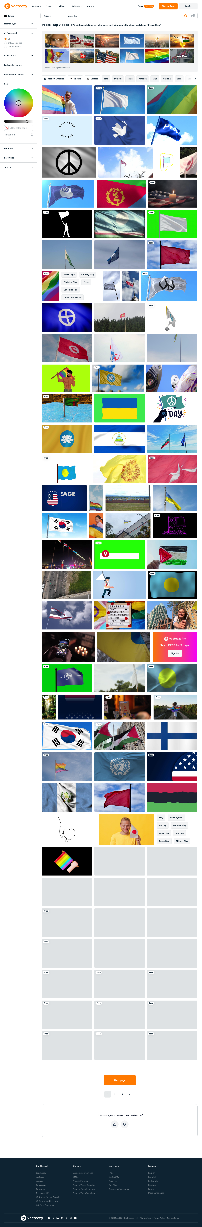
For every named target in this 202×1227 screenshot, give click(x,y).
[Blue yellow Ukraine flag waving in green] (119, 408)
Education (40, 1189)
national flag (179, 825)
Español (152, 1177)
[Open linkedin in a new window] (58, 1218)
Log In (188, 6)
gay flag (179, 833)
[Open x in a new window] (71, 1218)
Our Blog (113, 1185)
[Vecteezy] (15, 6)
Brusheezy (41, 1173)
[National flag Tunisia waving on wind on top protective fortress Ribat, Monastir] (67, 348)
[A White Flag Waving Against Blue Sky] (119, 99)
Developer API (42, 1193)
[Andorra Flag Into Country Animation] (67, 953)
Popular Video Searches (84, 1193)
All (8, 39)
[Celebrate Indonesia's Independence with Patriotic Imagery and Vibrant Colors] (172, 984)
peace (86, 282)
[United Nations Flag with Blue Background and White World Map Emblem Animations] (119, 766)
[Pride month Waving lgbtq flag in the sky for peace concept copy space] (96, 498)
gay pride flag (70, 289)
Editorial (76, 6)
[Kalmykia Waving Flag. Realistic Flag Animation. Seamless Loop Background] (67, 439)
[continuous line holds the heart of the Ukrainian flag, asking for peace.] (69, 829)
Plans (140, 6)
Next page (119, 1080)
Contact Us (114, 1177)
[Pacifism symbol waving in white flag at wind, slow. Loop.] (169, 286)
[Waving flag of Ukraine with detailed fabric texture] (172, 892)
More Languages (156, 1193)
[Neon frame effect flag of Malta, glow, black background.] (175, 525)
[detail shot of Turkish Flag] (172, 469)
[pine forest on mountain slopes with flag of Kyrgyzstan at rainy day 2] (119, 317)
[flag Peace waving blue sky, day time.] (172, 130)
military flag (182, 841)
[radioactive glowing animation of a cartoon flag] (166, 162)
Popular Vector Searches (84, 1185)
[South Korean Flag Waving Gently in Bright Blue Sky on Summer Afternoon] (67, 736)
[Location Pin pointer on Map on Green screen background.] (119, 554)
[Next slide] (193, 78)
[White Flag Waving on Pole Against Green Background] (172, 224)
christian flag (70, 282)
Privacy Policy (159, 1218)
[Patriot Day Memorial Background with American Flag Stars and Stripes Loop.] (80, 707)
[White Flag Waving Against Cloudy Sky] (111, 286)
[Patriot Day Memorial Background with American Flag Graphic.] (172, 766)
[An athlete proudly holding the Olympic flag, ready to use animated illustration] (172, 953)
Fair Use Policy (173, 1218)
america (143, 78)
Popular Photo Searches (84, 1189)
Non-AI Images (14, 46)
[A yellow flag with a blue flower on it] (118, 378)
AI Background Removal (47, 1201)
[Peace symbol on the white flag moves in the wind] (69, 162)
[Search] (185, 16)
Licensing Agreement (83, 1173)
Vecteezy (40, 1177)
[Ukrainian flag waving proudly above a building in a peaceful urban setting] (128, 525)
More (89, 6)
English (151, 1173)
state (130, 78)
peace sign (164, 841)
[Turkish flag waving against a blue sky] (130, 286)
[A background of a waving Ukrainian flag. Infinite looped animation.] (67, 984)
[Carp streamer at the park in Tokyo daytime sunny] (171, 378)
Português (153, 1181)
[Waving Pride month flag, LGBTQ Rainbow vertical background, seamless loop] (50, 286)
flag (106, 78)
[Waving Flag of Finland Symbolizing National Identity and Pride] (172, 736)
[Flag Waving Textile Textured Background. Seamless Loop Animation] (172, 678)
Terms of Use (145, 1218)
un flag (162, 825)
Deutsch (152, 1185)
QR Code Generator (45, 1205)
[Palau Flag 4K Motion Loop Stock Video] (172, 585)
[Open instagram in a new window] (53, 1218)
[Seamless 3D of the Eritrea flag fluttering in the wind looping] (121, 194)
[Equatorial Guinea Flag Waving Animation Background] (172, 1015)
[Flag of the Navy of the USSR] (119, 348)
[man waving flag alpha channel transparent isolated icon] (67, 224)
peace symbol (176, 817)
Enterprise (41, 1185)
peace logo (69, 274)
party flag (164, 833)
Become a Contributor (119, 1189)
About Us (113, 1181)
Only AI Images (14, 43)
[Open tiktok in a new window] (66, 1218)
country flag (87, 274)
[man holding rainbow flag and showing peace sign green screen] (66, 378)
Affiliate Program (80, 1181)
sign (155, 78)
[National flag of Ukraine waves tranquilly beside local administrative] (175, 498)
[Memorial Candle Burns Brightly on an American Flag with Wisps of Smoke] (172, 194)
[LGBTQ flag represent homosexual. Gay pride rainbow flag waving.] (172, 99)
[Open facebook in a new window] (49, 1218)
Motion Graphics (56, 78)
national (167, 78)
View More (182, 56)
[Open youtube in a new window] (75, 1218)
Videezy (39, 1181)
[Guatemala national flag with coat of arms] (67, 797)
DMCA (75, 1177)
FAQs (111, 1173)
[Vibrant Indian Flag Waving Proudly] (67, 1045)
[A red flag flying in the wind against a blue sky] (172, 254)
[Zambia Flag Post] (67, 408)
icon (179, 78)
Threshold (9, 134)
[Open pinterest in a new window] (62, 1218)
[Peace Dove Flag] (119, 130)
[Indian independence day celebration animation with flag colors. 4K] (119, 861)
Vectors (35, 6)
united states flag (72, 297)
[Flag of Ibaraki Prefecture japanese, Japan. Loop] (68, 194)
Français (152, 1189)
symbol (117, 78)
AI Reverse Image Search (47, 1197)
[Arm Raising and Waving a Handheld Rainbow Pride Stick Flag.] (67, 861)
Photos (49, 6)
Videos (62, 6)
